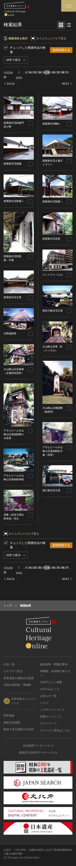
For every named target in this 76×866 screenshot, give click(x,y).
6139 (65, 72)
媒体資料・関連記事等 (54, 664)
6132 (33, 72)
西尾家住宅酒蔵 (12, 163)
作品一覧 (9, 664)
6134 (42, 72)
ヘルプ (44, 702)
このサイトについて (52, 709)
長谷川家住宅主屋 (52, 310)
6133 (37, 72)
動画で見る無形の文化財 (19, 729)
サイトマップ (48, 723)
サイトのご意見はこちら (55, 730)
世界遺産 (9, 715)
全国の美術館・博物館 (17, 684)
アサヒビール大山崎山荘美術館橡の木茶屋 (14, 434)
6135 (47, 72)
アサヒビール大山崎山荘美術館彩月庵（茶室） (52, 451)
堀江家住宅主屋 (51, 490)
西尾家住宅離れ (51, 123)
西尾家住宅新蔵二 (14, 201)
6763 (19, 78)
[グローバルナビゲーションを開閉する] (68, 6)
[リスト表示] (68, 25)
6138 (60, 72)
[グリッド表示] (61, 25)
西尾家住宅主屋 (12, 297)
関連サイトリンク (51, 716)
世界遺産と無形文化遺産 (19, 678)
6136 (51, 72)
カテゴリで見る (13, 671)
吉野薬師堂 (10, 333)
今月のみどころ (49, 689)
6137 (56, 72)
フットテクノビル (52, 274)
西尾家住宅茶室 (51, 238)
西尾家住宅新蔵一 (52, 201)
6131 (28, 72)
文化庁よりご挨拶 (51, 682)
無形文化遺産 (12, 722)
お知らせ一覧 (48, 695)
